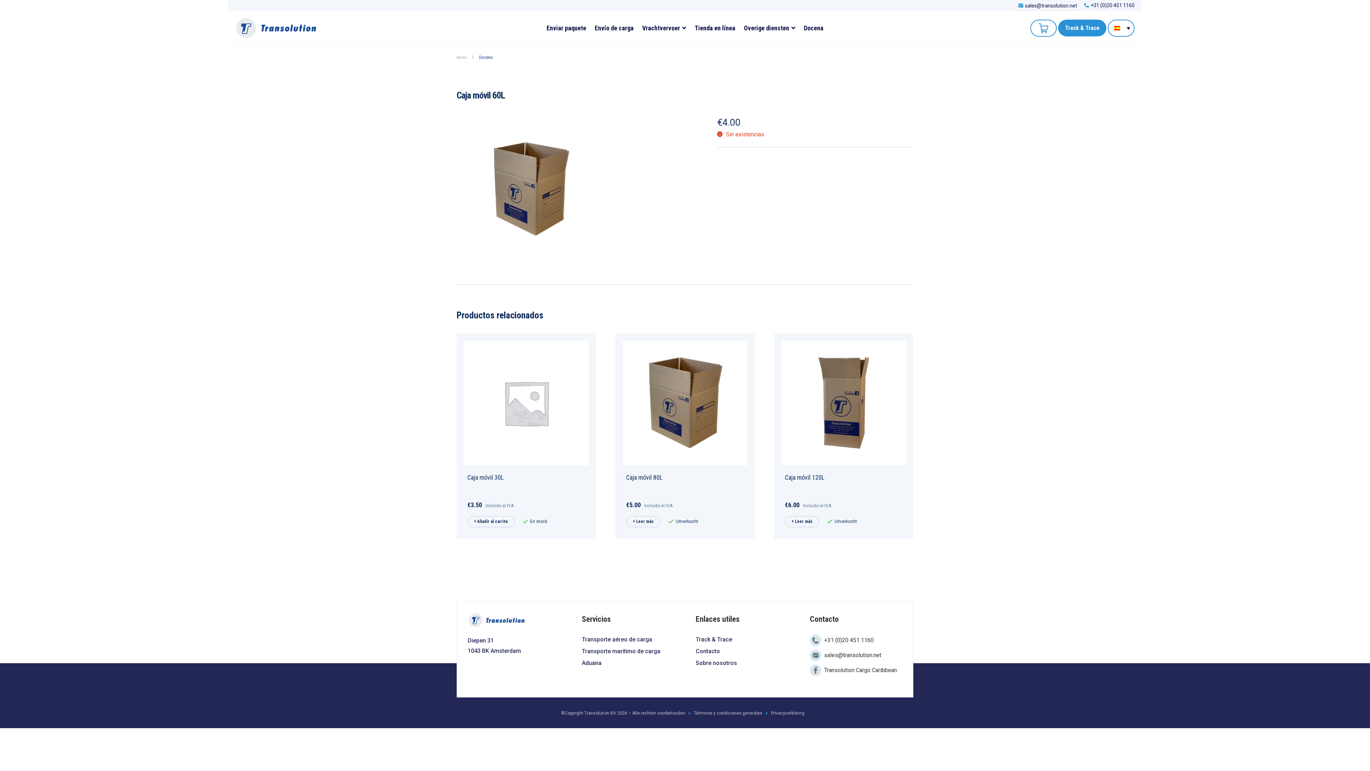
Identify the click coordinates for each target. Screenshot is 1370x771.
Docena (813, 28)
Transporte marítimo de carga (621, 651)
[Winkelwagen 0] (1043, 28)
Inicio (462, 57)
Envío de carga (614, 28)
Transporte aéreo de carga (617, 639)
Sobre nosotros (716, 663)
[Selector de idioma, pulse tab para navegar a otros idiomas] (1121, 28)
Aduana (592, 663)
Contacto (708, 651)
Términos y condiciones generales (728, 713)
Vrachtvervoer (661, 28)
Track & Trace (1082, 28)
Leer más (645, 521)
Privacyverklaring (788, 713)
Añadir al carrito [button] (492, 521)
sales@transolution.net (1051, 5)
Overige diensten (766, 28)
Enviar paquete (566, 28)
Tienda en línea (715, 28)
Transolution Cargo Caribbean (860, 670)
